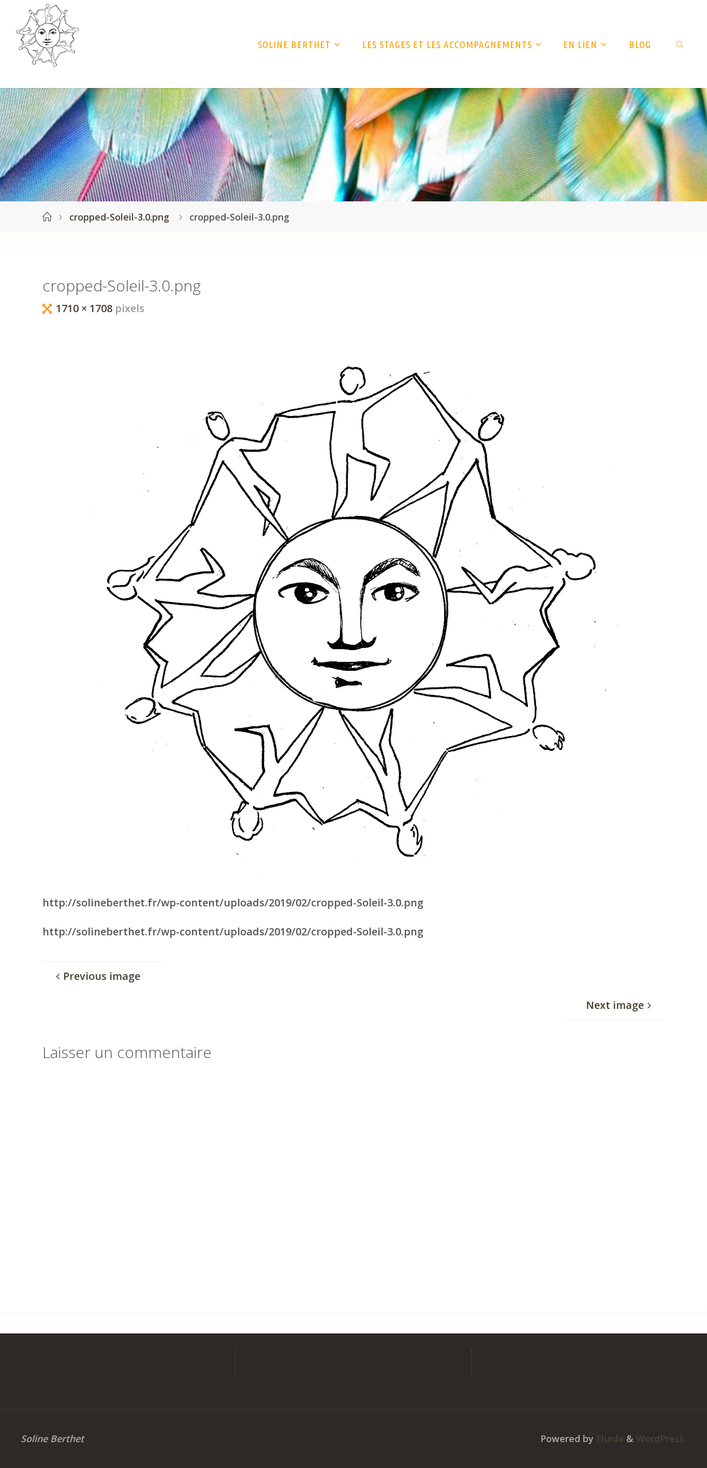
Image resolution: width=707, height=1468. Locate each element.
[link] (680, 44)
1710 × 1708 (85, 308)
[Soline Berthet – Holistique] (48, 35)
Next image (615, 1005)
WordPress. (661, 1438)
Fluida (609, 1438)
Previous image (101, 976)
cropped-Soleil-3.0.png (119, 217)
